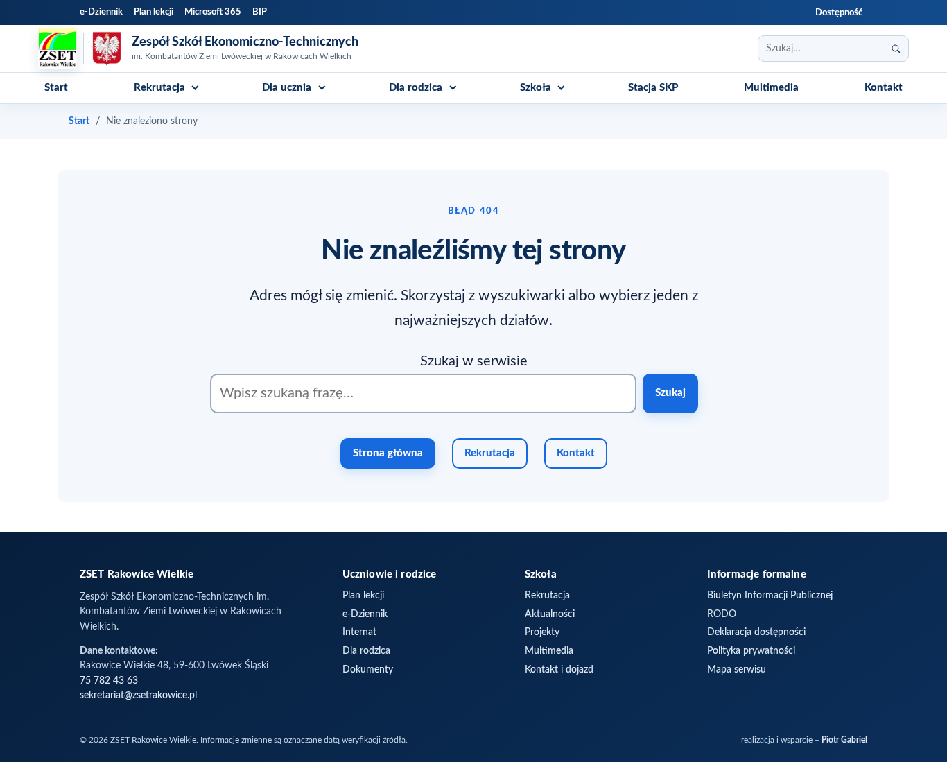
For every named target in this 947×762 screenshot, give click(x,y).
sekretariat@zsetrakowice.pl (138, 695)
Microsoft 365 (212, 12)
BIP (259, 12)
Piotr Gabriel (844, 740)
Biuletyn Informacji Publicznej (770, 595)
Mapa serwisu (736, 670)
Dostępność (838, 12)
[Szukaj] (896, 48)
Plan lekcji (153, 12)
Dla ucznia (286, 88)
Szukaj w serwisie (474, 361)
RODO (721, 614)
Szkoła (535, 88)
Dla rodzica (415, 88)
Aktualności (550, 614)
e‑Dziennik (101, 12)
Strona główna (388, 453)
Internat (359, 632)
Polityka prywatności (751, 651)
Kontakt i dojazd (559, 670)
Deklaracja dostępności (756, 632)
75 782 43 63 (109, 681)
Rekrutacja (159, 88)
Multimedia (771, 88)
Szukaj (670, 393)
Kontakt (884, 88)
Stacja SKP (653, 88)
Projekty (542, 632)
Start (56, 88)
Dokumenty (367, 670)
